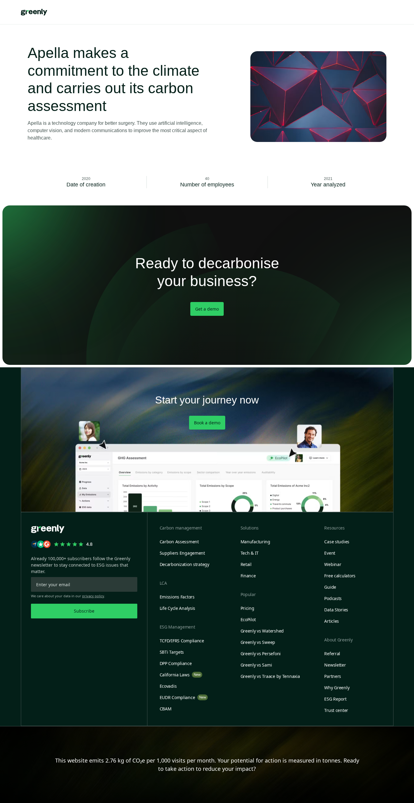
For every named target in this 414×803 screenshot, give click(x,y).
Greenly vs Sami (256, 665)
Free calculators (339, 576)
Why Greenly (336, 687)
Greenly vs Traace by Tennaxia (270, 676)
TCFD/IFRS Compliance (182, 641)
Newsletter (335, 665)
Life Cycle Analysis (178, 608)
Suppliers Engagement (182, 553)
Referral (332, 653)
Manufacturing (255, 542)
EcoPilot (248, 619)
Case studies (336, 542)
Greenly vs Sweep (258, 642)
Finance (248, 576)
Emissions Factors (177, 597)
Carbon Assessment (179, 542)
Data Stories (336, 610)
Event (329, 553)
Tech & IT (250, 553)
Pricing (247, 608)
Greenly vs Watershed (262, 631)
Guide (330, 587)
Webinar (332, 564)
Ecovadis (168, 686)
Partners (332, 676)
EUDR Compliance (183, 697)
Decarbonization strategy (184, 564)
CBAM (166, 709)
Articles (331, 621)
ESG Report (335, 699)
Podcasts (333, 598)
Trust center (336, 710)
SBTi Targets (172, 652)
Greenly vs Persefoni (261, 653)
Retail (246, 564)
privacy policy (93, 596)
